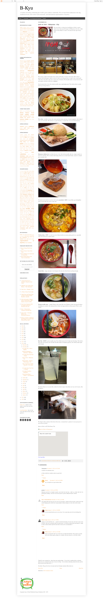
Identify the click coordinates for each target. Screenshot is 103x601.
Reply (43, 475)
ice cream (30, 197)
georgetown (31, 138)
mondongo (28, 205)
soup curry (26, 222)
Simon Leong (44, 520)
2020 (23, 328)
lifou (27, 147)
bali (29, 134)
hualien (28, 141)
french (32, 34)
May (24, 387)
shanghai (32, 158)
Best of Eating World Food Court (26, 248)
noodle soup (58, 460)
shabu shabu (32, 219)
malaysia (26, 150)
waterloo (30, 104)
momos (24, 205)
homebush (22, 83)
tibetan (29, 51)
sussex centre (24, 119)
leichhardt (21, 87)
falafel (27, 191)
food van (23, 193)
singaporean (22, 48)
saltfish (24, 218)
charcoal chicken (31, 182)
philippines (25, 157)
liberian (28, 41)
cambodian (25, 30)
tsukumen (24, 226)
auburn (28, 61)
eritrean (33, 33)
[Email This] (65, 460)
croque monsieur (23, 188)
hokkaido (32, 140)
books (21, 234)
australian (22, 28)
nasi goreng (32, 206)
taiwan (28, 161)
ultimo (32, 103)
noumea (22, 156)
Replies (44, 478)
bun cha (25, 180)
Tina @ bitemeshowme (46, 499)
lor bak (24, 202)
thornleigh (32, 101)
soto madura (22, 222)
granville (21, 80)
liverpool (28, 87)
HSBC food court (23, 111)
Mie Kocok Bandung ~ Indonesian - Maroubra (27, 352)
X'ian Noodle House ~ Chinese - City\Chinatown (28, 375)
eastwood (28, 76)
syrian (33, 50)
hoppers (23, 197)
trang (31, 163)
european (25, 34)
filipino (29, 34)
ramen (30, 214)
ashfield (25, 61)
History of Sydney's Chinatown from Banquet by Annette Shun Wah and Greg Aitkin (27, 319)
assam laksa (26, 171)
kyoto (31, 146)
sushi (28, 223)
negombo (26, 152)
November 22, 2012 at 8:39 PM (56, 480)
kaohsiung (32, 143)
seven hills (31, 97)
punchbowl (22, 96)
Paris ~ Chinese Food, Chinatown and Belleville (26, 309)
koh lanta (21, 144)
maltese (26, 43)
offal (24, 210)
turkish (21, 52)
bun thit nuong (29, 180)
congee (25, 187)
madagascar (22, 150)
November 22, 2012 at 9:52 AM (53, 468)
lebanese (25, 41)
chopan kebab (25, 184)
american (28, 27)
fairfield (28, 77)
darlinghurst (22, 74)
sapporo (23, 158)
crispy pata (32, 187)
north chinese (27, 44)
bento (33, 175)
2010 (23, 399)
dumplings (30, 190)
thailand (22, 163)
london (29, 147)
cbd (29, 68)
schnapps (24, 219)
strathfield (24, 98)
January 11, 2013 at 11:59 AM (54, 531)
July (24, 383)
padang (30, 156)
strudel (25, 223)
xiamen (32, 164)
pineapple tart (22, 212)
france (32, 137)
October (24, 377)
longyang (32, 147)
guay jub (32, 193)
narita (21, 152)
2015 (23, 337)
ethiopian (21, 34)
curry (27, 189)
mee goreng (22, 204)
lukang (27, 149)
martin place (32, 89)
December (25, 345)
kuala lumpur (26, 146)
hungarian (28, 37)
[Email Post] (62, 460)
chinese (25, 32)
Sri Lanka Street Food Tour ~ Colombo (27, 368)
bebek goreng (22, 175)
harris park (25, 82)
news (25, 239)
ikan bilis (24, 198)
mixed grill (27, 204)
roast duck (30, 215)
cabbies (24, 234)
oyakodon (29, 210)
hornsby (32, 83)
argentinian (32, 27)
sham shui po (28, 158)
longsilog (21, 202)
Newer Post (40, 568)
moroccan (32, 43)
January (24, 395)
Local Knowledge (23, 410)
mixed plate (32, 204)
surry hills (32, 98)
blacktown (21, 64)
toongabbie (22, 102)
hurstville (22, 85)
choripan (29, 184)
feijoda (30, 191)
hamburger (22, 195)
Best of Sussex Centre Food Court (26, 251)
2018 (23, 331)
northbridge (22, 93)
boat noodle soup (30, 178)
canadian (28, 30)
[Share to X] (67, 460)
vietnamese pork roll (25, 228)
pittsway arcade (30, 117)
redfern (32, 96)
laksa (33, 200)
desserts (23, 190)
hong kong (23, 141)
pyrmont (25, 96)
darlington (27, 74)
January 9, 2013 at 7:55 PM (53, 519)
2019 (23, 329)
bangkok (32, 134)
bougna (21, 179)
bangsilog (32, 172)
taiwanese (22, 51)
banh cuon (22, 173)
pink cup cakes (29, 212)
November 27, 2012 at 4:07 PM (51, 490)
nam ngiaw (22, 206)
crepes (28, 187)
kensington (27, 85)
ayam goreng (31, 171)
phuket (29, 157)
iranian (27, 39)
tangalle (32, 161)
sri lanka (26, 160)
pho (31, 211)
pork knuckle (25, 214)
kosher (21, 41)
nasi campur (26, 206)
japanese (28, 40)
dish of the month (28, 234)
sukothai (29, 160)
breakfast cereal (31, 179)
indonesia (32, 141)
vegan (26, 52)
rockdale (24, 97)
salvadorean (26, 47)
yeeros (21, 229)
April (24, 389)
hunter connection (23, 116)
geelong (21, 128)
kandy (29, 143)
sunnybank (26, 129)
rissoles (26, 215)
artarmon (21, 61)
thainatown (22, 101)
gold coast (27, 128)
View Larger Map (41, 457)
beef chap (27, 175)
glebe (33, 79)
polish (33, 46)
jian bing (27, 200)
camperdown (22, 67)
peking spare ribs (27, 211)
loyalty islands (22, 149)
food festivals (22, 236)
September (25, 379)
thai (26, 51)
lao (23, 41)
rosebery (27, 97)
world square (24, 105)
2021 (23, 326)
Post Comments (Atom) (48, 570)
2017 (23, 333)
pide (33, 211)
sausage (21, 219)
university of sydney (24, 104)
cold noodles (25, 186)
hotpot (26, 197)
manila (30, 150)
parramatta (32, 93)
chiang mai (28, 136)
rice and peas (22, 215)
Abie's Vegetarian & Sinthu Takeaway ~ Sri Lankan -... (27, 365)
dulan (28, 137)
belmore (32, 63)
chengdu (25, 136)
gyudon (21, 194)
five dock (32, 77)
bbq (28, 173)
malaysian (54, 460)
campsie (26, 67)
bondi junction (30, 64)
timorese (32, 51)
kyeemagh (28, 86)
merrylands (25, 90)
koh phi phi (30, 144)
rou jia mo (29, 217)
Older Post (81, 568)
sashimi (33, 218)
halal (28, 36)
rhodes (21, 97)
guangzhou (22, 140)
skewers (23, 221)
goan (23, 36)
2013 (23, 341)
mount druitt (29, 90)
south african (28, 48)
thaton (25, 163)
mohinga (21, 205)
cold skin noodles (31, 186)
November (25, 346)
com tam (21, 187)
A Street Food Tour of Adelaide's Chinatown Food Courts (26, 282)
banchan (28, 172)
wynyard (28, 105)
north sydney (31, 92)
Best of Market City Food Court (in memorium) (27, 254)
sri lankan (27, 50)
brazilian (32, 28)
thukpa (33, 225)
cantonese (32, 30)
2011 (23, 397)
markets (22, 239)
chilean (21, 31)
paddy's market (27, 93)
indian (33, 37)
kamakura (25, 143)
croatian (27, 33)
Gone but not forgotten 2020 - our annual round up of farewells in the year (27, 305)
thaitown (27, 101)
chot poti (32, 184)
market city (23, 117)
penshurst (27, 94)
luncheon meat (29, 202)
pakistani (21, 46)
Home (20, 18)
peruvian (29, 46)
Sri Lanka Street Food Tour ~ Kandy (27, 355)
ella (30, 137)
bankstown (32, 61)
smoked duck (31, 221)
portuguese (22, 47)
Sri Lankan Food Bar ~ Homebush (27, 371)
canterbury (21, 68)
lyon (30, 149)
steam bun (22, 223)
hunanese (24, 37)
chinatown (31, 70)
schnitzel (27, 219)
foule (27, 193)
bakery (25, 28)
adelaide (22, 126)
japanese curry (22, 200)
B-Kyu (26, 7)
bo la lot (24, 177)
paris (33, 156)
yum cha (23, 229)
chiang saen (22, 137)
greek (26, 36)
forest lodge (28, 79)
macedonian (32, 41)
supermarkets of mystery (27, 241)
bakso (26, 172)
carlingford (26, 68)
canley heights (31, 67)
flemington (22, 79)
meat (33, 202)
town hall (27, 103)
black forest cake (29, 176)
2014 (23, 339)
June (24, 385)
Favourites (26, 18)
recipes (32, 239)
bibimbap (21, 176)
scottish (33, 47)
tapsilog (21, 225)
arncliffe (32, 60)
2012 (23, 343)
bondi (25, 64)
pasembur (21, 211)
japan (21, 143)
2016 (23, 335)
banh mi (25, 173)
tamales (33, 223)
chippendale (22, 72)
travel (26, 242)
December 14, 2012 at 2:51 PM (58, 499)
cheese (21, 183)
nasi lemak (22, 208)
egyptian (30, 33)
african (24, 27)
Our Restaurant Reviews (35, 18)
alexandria (28, 60)
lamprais (21, 201)
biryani (25, 176)
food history (27, 236)
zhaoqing (24, 165)
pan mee (32, 210)
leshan (24, 147)
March (24, 391)
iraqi (30, 39)
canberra (31, 126)
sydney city (27, 100)
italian (21, 40)
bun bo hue (22, 180)
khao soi (30, 200)
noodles (21, 210)
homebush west (27, 83)
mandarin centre (31, 116)
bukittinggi (22, 136)
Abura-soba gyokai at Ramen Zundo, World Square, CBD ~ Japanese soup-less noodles (27, 300)
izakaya (32, 198)
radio (30, 239)
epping (21, 77)
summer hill (28, 98)
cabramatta (32, 66)
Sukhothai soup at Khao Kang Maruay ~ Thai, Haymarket (27, 286)
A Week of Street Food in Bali (27, 292)
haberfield (29, 80)
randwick (29, 96)
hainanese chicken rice (47, 460)
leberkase (32, 201)
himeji (29, 140)
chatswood (22, 70)
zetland (31, 105)
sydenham (21, 100)
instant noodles (28, 198)
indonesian (22, 39)
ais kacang (22, 171)
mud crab (32, 205)
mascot (21, 90)
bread (24, 179)
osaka (27, 156)
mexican (29, 43)
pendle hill (22, 94)
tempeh (26, 225)
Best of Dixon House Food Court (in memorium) (26, 257)
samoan (30, 47)
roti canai (25, 217)
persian (25, 46)
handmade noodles (28, 195)
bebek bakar (32, 173)
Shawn (46, 480)
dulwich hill (22, 76)
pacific (33, 44)
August (24, 381)
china (25, 137)
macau (32, 149)
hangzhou (25, 140)
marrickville (26, 89)
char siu (26, 182)
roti (22, 217)
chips (28, 183)
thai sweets (30, 225)
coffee (21, 186)
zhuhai (28, 165)
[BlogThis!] (66, 460)
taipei (24, 161)
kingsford (32, 85)
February (25, 393)
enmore (32, 76)
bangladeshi (29, 28)
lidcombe (25, 87)
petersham (32, 94)
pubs (28, 239)
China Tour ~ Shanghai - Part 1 (27, 289)
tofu (20, 226)
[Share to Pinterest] (70, 460)
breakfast (26, 179)
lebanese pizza (27, 201)
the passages (24, 120)
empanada (24, 191)
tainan (21, 161)
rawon (33, 214)
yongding (21, 165)
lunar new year (31, 237)
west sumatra (28, 164)
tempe (33, 100)
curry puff (29, 188)
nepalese (21, 44)
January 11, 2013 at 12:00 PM (54, 510)
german (21, 36)
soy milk (30, 222)
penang (21, 157)
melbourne (22, 129)
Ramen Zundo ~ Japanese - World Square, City (27, 361)
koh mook (25, 144)
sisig (20, 221)
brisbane (26, 126)
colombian (24, 33)
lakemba (32, 86)
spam (33, 222)
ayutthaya (21, 134)
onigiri (26, 210)
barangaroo (22, 63)
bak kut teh (22, 172)
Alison (46, 510)
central (32, 68)
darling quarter (25, 73)
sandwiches (28, 218)
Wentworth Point (23, 60)
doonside (32, 74)
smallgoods (27, 221)
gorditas (29, 193)
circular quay (27, 72)
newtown (25, 92)
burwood (27, 66)
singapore (22, 160)
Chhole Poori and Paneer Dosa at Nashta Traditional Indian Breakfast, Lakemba (27, 295)
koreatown (25, 86)
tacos (30, 223)
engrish (33, 234)
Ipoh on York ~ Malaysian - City (27, 358)
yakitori (32, 228)
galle (27, 138)
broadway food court (30, 111)
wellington (24, 164)
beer (30, 175)
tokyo (28, 163)
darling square (31, 73)
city (42, 460)
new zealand (31, 154)
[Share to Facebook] (69, 460)
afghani (21, 27)
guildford (25, 80)
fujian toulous (22, 138)
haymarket (31, 82)
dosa (26, 190)
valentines (30, 242)
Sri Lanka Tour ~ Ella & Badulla (27, 349)
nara (33, 150)
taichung (32, 160)
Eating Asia (22, 404)
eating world (29, 114)
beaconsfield (27, 63)
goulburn (32, 128)
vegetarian (32, 52)
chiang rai (32, 136)
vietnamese (22, 54)
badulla (26, 134)
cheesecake (25, 183)
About (44, 18)
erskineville (25, 77)
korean (32, 40)
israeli (33, 39)
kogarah (21, 86)
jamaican (24, 40)
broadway (22, 66)
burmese (21, 30)
